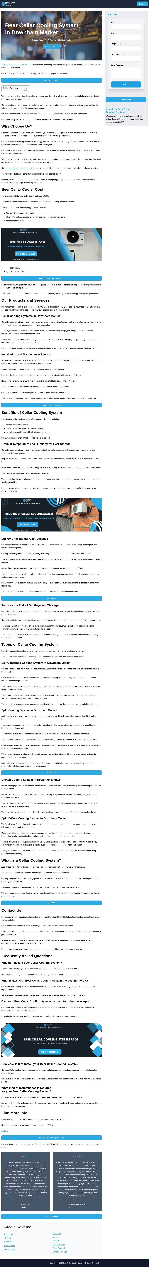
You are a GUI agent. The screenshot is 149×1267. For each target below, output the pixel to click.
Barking (4, 1131)
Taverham (56, 1233)
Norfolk (55, 1237)
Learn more (51, 598)
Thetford (7, 1238)
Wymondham (9, 1249)
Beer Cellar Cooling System (15, 65)
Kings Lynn (8, 1234)
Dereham (8, 1242)
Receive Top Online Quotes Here (51, 1138)
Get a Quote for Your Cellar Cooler (51, 278)
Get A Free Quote (51, 1216)
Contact (142, 4)
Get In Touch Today (51, 80)
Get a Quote (50, 47)
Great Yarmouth (58, 1248)
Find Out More (51, 903)
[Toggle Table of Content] (24, 89)
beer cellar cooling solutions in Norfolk (20, 168)
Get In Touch (126, 99)
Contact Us (51, 773)
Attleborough (9, 1245)
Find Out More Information (51, 405)
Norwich (55, 1241)
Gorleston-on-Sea (59, 1252)
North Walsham (58, 1244)
